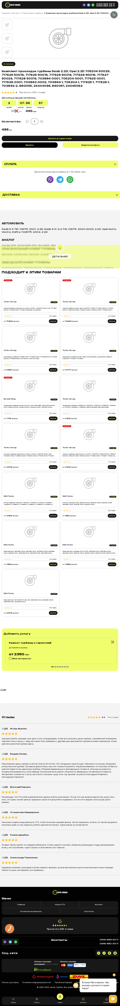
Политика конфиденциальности (36, 982)
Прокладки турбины (33, 13)
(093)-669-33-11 (105, 4)
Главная (6, 13)
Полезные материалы (31, 911)
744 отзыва (112, 717)
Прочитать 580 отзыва (60, 929)
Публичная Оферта (63, 982)
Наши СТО (60, 904)
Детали (53, 321)
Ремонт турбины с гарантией (30, 643)
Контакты (89, 911)
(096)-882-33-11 (105, 6)
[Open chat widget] (113, 999)
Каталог (16, 13)
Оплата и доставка (10, 982)
